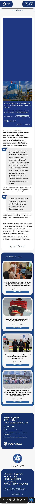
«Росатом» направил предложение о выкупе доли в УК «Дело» (17, 320)
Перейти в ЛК (17, 494)
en (31, 4)
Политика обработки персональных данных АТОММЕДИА (15, 433)
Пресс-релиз (17, 292)
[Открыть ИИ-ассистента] (31, 500)
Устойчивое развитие (23, 116)
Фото (22, 246)
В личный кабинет (17, 10)
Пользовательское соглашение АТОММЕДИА (15, 437)
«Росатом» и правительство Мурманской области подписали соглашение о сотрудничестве (17, 356)
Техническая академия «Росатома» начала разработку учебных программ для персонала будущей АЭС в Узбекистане (18, 283)
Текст (14, 246)
